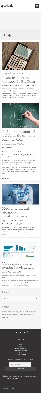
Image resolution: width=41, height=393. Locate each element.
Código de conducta (20, 354)
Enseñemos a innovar (20, 348)
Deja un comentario (8, 85)
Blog (22, 85)
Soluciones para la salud (20, 350)
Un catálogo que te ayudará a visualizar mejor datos (18, 267)
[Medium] (20, 332)
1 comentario (6, 224)
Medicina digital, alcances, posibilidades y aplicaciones (16, 214)
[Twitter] (17, 332)
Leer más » (5, 178)
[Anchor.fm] (27, 332)
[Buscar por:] (20, 298)
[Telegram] (24, 332)
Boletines (20, 346)
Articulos (17, 85)
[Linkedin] (13, 332)
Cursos (20, 352)
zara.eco (4, 388)
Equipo (20, 343)
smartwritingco (10, 388)
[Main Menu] (37, 6)
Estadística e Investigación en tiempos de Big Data (18, 78)
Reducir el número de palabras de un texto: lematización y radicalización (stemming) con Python (19, 141)
